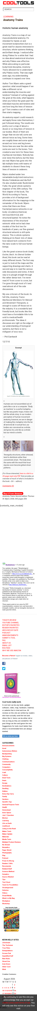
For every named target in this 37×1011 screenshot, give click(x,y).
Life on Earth (7, 823)
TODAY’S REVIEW (9, 620)
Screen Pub (6, 953)
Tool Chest (6, 882)
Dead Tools (6, 778)
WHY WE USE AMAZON (11, 650)
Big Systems (6, 756)
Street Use (6, 961)
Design (4, 783)
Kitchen (5, 818)
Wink (4, 969)
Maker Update (7, 834)
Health (4, 807)
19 (7, 993)
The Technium (7, 945)
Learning (8, 16)
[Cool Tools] (18, 2)
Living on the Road (9, 829)
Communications (8, 762)
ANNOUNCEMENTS (10, 635)
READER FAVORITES (10, 628)
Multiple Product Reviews (11, 842)
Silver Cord (6, 967)
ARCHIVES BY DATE (10, 630)
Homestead (6, 810)
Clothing (5, 759)
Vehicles (5, 890)
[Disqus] (18, 534)
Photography (7, 853)
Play (3, 855)
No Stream (6, 845)
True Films (6, 948)
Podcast (5, 858)
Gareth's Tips (7, 802)
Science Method (8, 871)
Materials (5, 837)
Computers (6, 767)
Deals (4, 780)
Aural (4, 748)
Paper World (6, 850)
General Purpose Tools (10, 805)
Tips (3, 879)
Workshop (6, 904)
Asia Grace (6, 964)
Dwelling (5, 788)
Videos (4, 893)
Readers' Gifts (7, 863)
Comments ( (7, 486)
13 (9, 991)
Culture (5, 775)
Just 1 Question (8, 815)
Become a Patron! (8, 656)
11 (5, 991)
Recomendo (6, 866)
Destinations (6, 786)
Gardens (5, 799)
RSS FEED (6, 648)
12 (7, 991)
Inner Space (6, 813)
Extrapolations (7, 951)
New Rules (6, 959)
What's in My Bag (8, 898)
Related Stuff (7, 869)
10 (3, 991)
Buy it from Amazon (12, 493)
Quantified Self (7, 956)
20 (9, 993)
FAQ (3, 640)
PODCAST (6, 633)
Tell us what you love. (10, 736)
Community (6, 764)
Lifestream (6, 943)
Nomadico (6, 847)
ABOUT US (6, 643)
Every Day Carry (8, 794)
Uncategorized (7, 888)
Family (4, 796)
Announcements (8, 746)
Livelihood (6, 826)
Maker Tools (6, 831)
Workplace (6, 901)
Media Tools (6, 839)
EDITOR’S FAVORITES (10, 625)
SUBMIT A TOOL (8, 638)
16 (15, 991)
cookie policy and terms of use (16, 1002)
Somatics (5, 874)
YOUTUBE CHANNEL (10, 623)
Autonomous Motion (9, 751)
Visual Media (7, 896)
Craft (4, 772)
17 (3, 993)
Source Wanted (8, 877)
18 (5, 993)
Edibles (5, 791)
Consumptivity (7, 770)
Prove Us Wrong (8, 861)
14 (11, 991)
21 (11, 993)
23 (15, 993)
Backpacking (7, 754)
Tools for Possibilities (10, 885)
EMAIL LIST (7, 645)
